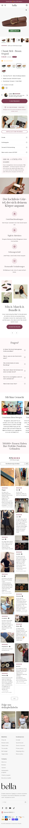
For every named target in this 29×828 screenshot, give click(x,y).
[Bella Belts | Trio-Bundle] (14, 121)
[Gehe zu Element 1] (3, 40)
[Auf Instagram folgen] (6, 808)
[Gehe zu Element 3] (13, 40)
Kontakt (18, 740)
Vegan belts (4, 754)
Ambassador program (4, 771)
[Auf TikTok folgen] (14, 808)
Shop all (3, 740)
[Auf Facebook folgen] (2, 808)
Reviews (3, 765)
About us (3, 762)
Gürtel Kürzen (19, 743)
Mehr (14, 698)
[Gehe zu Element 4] (18, 40)
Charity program (5, 775)
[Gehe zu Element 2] (8, 40)
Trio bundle (4, 748)
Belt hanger (4, 751)
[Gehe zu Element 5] (23, 40)
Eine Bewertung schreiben (13, 463)
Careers (3, 767)
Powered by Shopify (16, 823)
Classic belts (4, 745)
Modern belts (5, 743)
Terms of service (20, 745)
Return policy (19, 754)
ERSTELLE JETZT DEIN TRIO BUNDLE (14, 131)
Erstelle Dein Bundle (14, 327)
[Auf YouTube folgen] (10, 808)
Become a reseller (6, 778)
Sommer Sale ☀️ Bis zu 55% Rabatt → (14, 1)
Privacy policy (19, 748)
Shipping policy (20, 751)
